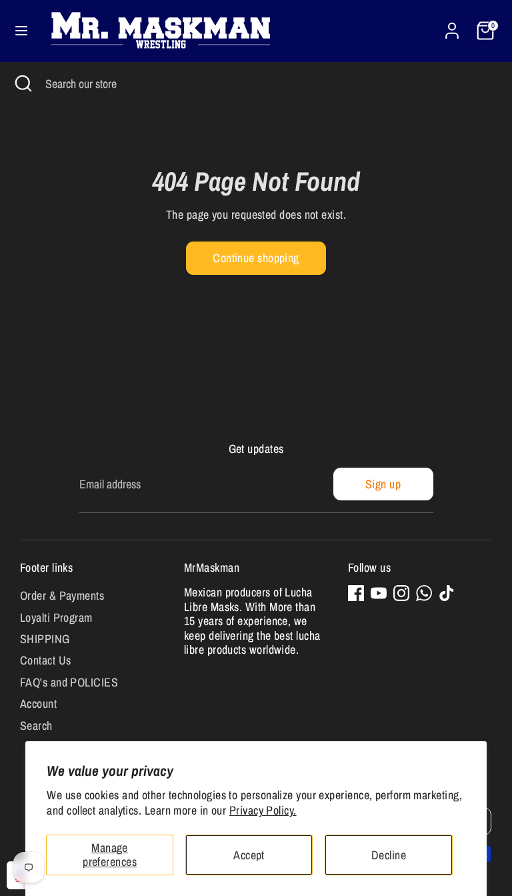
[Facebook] (356, 593)
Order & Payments (62, 595)
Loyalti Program (56, 617)
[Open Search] (22, 84)
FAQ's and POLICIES (69, 682)
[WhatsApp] (424, 593)
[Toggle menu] (21, 31)
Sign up (383, 484)
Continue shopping (256, 258)
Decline (388, 855)
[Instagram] (401, 593)
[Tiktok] (447, 593)
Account (38, 703)
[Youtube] (379, 593)
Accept (249, 855)
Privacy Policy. (263, 810)
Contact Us (45, 660)
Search (36, 725)
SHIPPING (45, 638)
